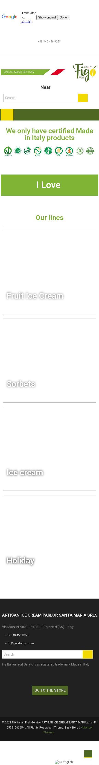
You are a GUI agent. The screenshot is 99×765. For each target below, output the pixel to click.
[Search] (83, 98)
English (67, 762)
